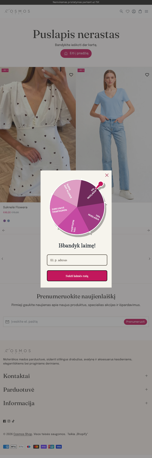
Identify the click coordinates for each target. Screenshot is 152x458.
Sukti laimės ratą (77, 275)
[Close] (107, 175)
